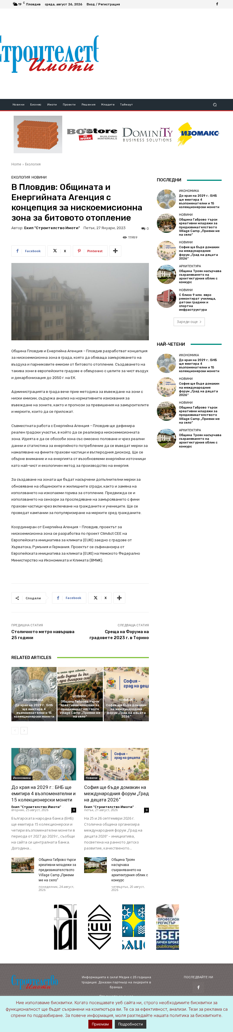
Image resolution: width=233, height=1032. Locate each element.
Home (16, 164)
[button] (214, 104)
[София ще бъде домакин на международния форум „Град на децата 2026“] (126, 694)
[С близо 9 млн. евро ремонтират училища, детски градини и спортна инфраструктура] (166, 298)
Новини (39, 177)
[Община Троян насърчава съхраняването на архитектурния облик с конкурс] (95, 865)
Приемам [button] (100, 1024)
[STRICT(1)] (198, 134)
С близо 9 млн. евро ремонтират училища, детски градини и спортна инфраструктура (197, 302)
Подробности (130, 1024)
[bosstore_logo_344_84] (92, 134)
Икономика (33, 700)
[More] (115, 251)
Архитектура (190, 266)
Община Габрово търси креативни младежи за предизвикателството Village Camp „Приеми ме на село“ (80, 709)
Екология (33, 164)
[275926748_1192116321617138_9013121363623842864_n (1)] (99, 927)
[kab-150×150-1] (65, 927)
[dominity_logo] (147, 134)
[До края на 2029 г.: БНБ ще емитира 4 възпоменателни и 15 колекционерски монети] (34, 694)
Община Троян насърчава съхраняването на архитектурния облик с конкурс (129, 870)
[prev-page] (14, 730)
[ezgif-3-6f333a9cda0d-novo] (38, 134)
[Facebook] (217, 4)
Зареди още (187, 321)
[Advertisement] (166, 54)
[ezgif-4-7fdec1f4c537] (167, 927)
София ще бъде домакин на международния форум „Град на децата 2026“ (126, 710)
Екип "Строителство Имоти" (52, 228)
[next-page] (24, 730)
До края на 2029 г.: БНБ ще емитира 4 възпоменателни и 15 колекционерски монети (34, 710)
